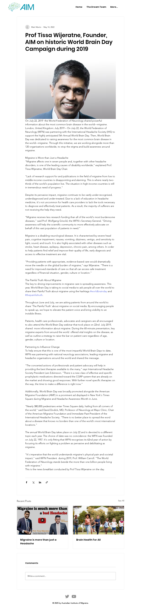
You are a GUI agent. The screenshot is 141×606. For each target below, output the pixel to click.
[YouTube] (74, 596)
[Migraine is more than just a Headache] (42, 520)
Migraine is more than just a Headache (38, 541)
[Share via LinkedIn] (40, 482)
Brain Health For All (88, 539)
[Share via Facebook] (26, 482)
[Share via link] (46, 482)
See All (121, 500)
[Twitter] (67, 596)
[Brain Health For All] (98, 520)
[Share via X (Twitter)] (33, 482)
